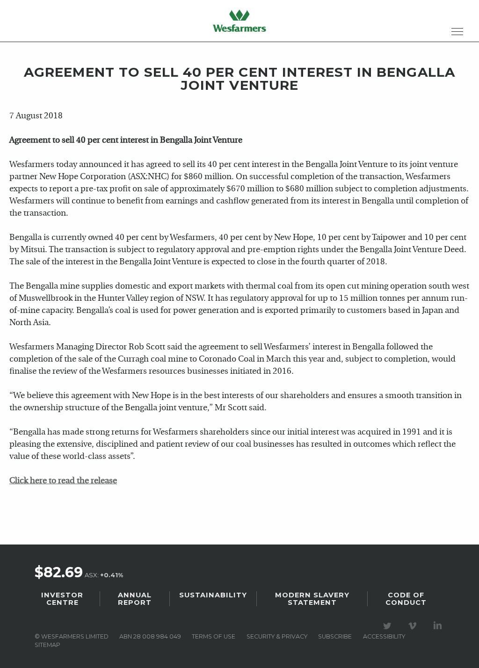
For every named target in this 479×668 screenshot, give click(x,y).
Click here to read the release (63, 481)
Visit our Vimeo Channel (414, 626)
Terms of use (213, 636)
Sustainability (213, 595)
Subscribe (335, 636)
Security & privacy (277, 636)
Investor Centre (62, 599)
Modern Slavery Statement (312, 599)
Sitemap (47, 644)
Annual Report (135, 599)
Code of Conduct (406, 599)
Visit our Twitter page (388, 626)
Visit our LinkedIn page (439, 626)
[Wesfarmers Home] (239, 20)
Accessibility (384, 636)
